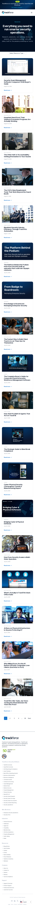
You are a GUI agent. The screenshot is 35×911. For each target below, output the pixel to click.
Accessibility (20, 904)
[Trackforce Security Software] (10, 738)
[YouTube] (12, 901)
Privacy (15, 904)
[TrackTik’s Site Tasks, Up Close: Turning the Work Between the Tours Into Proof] (17, 696)
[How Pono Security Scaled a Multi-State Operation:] (17, 551)
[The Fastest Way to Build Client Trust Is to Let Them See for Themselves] (17, 334)
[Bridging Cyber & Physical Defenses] (17, 516)
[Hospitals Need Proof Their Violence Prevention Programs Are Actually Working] (17, 112)
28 (25, 718)
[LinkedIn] (14, 901)
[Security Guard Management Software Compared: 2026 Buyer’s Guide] (17, 75)
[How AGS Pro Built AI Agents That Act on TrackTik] (17, 408)
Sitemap (24, 904)
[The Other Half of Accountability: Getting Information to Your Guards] (17, 149)
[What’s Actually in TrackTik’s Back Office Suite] (17, 587)
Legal (9, 904)
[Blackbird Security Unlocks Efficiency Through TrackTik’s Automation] (17, 222)
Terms (12, 904)
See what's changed (17, 7)
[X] (17, 901)
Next (29, 718)
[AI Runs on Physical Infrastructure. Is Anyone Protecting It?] (17, 622)
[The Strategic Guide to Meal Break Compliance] (17, 443)
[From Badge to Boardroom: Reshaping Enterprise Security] (17, 298)
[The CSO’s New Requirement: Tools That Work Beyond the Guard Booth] (17, 185)
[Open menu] (31, 12)
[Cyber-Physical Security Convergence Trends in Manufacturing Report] (17, 479)
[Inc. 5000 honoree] (9, 751)
